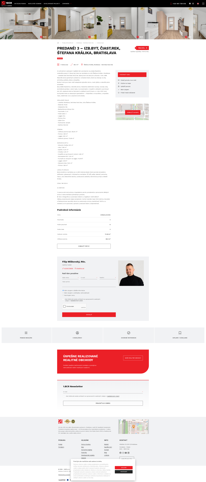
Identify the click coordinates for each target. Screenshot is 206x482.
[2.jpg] (24, 23)
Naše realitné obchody (133, 358)
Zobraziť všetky (83, 246)
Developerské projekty (52, 3)
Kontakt (106, 450)
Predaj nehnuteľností (67, 42)
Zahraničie (65, 3)
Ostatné (83, 458)
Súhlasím (123, 467)
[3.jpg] (72, 23)
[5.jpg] (121, 23)
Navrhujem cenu (69, 295)
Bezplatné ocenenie (34, 3)
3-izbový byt (100, 42)
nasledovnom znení (77, 300)
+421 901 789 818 (179, 4)
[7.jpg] (169, 23)
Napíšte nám (108, 447)
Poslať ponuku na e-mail (128, 80)
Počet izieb (60, 229)
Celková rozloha (62, 234)
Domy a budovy (86, 444)
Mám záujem (124, 89)
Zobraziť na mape (133, 112)
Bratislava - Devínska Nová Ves (85, 42)
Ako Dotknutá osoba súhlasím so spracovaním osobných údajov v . (82, 299)
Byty (82, 447)
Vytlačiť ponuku (125, 86)
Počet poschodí (62, 224)
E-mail (83, 277)
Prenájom (61, 447)
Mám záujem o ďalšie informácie (74, 290)
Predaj (60, 444)
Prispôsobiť (123, 471)
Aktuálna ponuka (20, 3)
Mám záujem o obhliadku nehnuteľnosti (76, 293)
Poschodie (60, 220)
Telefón (102, 277)
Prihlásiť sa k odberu (103, 403)
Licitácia (106, 455)
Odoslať (89, 314)
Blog (105, 452)
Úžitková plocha (62, 239)
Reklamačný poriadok (64, 474)
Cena (58, 215)
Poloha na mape (125, 83)
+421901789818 (68, 268)
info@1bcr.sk (80, 268)
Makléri (106, 444)
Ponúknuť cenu (125, 74)
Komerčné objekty (86, 450)
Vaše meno (65, 277)
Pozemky (84, 452)
